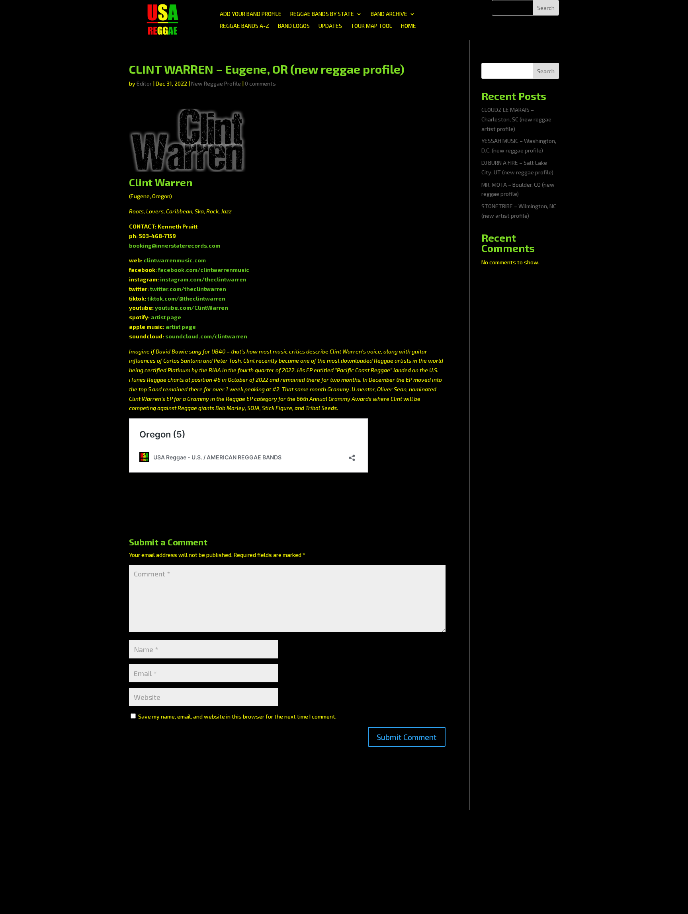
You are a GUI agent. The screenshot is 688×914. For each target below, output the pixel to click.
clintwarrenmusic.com (175, 260)
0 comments (260, 83)
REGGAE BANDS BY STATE (322, 14)
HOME (408, 26)
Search (546, 71)
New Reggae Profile (216, 83)
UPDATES (330, 26)
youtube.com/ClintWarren (191, 307)
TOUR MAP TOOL (371, 26)
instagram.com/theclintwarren (203, 279)
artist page (166, 317)
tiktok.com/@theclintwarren (186, 298)
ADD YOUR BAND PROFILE (250, 14)
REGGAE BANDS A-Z (244, 26)
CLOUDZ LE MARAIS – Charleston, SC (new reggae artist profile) (516, 119)
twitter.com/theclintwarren (188, 288)
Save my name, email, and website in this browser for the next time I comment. (237, 716)
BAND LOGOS (294, 26)
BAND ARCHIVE (389, 14)
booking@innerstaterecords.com (174, 245)
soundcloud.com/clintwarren (206, 336)
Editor (144, 83)
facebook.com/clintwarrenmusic (203, 269)
